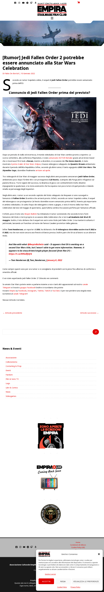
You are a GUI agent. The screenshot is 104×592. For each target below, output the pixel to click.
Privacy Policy (75, 587)
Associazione (11, 357)
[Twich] (32, 547)
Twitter (40, 290)
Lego (8, 383)
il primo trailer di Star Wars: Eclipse (26, 164)
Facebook (22, 290)
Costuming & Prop (13, 366)
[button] (99, 554)
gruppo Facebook (27, 287)
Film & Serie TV (12, 379)
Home (78, 542)
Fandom (9, 374)
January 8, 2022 (54, 260)
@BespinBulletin (36, 244)
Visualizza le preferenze (86, 581)
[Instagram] (20, 547)
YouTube (56, 290)
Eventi (8, 370)
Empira (12, 290)
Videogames (11, 396)
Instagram (32, 290)
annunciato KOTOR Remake (60, 158)
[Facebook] (16, 547)
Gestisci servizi (50, 574)
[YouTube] (24, 547)
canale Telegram (20, 293)
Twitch (47, 290)
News (8, 391)
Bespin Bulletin (30, 214)
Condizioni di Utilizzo (78, 545)
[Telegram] (28, 547)
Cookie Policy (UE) (78, 547)
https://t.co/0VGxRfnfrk (20, 253)
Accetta (46, 581)
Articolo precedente (12, 313)
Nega (63, 581)
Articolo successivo (89, 313)
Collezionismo (11, 362)
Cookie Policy (62, 587)
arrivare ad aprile (43, 170)
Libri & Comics (12, 387)
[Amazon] (35, 547)
